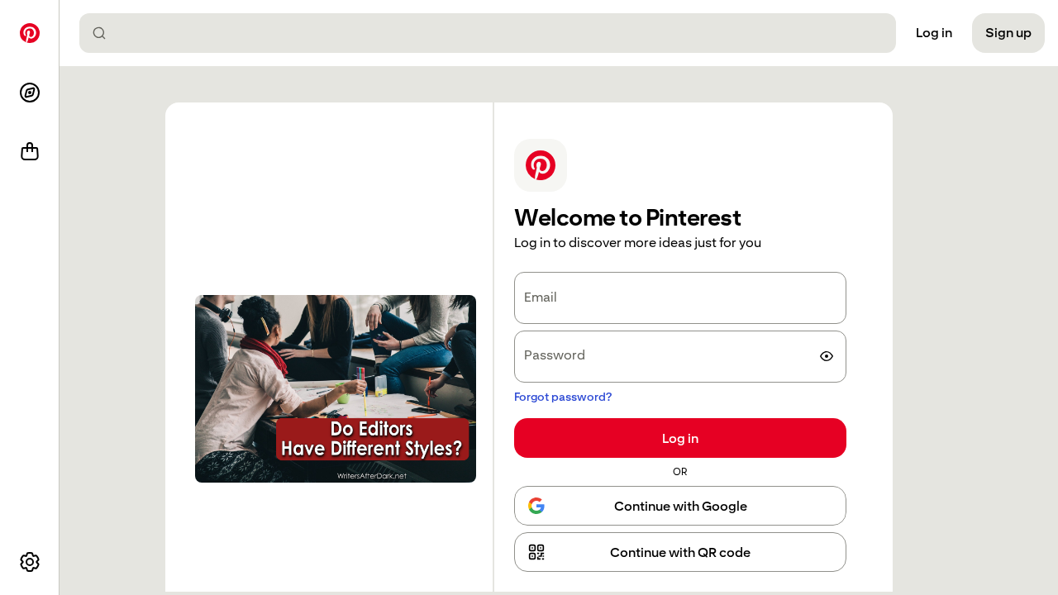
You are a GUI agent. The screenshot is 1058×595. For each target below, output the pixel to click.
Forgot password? (563, 396)
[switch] (826, 356)
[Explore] (30, 92)
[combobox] (494, 33)
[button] (680, 552)
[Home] (30, 33)
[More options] (30, 562)
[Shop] (30, 152)
